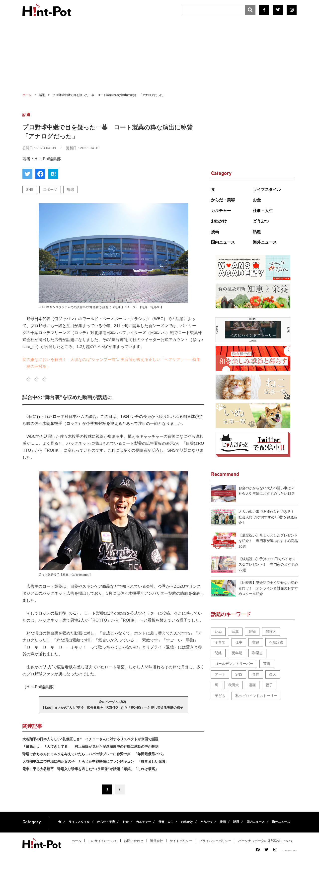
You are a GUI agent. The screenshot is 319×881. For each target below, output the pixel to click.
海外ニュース (265, 242)
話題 (257, 232)
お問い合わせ (133, 841)
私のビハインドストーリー (256, 696)
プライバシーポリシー (215, 841)
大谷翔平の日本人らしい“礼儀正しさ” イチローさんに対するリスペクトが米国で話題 (90, 739)
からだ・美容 (223, 200)
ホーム (76, 841)
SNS (29, 190)
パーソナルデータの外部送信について (265, 841)
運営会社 (156, 841)
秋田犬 (233, 685)
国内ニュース (223, 242)
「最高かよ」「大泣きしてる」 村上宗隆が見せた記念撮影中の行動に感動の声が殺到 (90, 746)
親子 (269, 685)
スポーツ (50, 190)
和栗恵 (257, 653)
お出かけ (219, 221)
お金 (257, 200)
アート (220, 674)
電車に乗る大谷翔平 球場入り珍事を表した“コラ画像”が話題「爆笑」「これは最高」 (90, 769)
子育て (220, 642)
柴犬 (272, 674)
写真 (235, 632)
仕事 (238, 642)
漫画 (215, 232)
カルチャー (221, 210)
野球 (70, 190)
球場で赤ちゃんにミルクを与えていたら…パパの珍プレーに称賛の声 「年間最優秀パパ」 (93, 754)
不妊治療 (276, 642)
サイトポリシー (181, 841)
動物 (252, 632)
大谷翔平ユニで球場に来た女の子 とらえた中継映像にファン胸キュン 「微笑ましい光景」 (95, 761)
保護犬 (271, 632)
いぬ (218, 632)
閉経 (218, 653)
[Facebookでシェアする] (40, 174)
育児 (255, 674)
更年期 (237, 653)
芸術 (266, 664)
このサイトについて (102, 841)
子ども (220, 696)
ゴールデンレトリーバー (234, 664)
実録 (255, 642)
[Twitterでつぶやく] (27, 174)
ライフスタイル (267, 189)
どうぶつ (261, 221)
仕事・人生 (263, 210)
